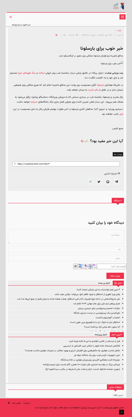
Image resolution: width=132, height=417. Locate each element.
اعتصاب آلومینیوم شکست (108, 317)
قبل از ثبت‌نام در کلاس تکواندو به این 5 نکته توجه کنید (94, 341)
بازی (121, 114)
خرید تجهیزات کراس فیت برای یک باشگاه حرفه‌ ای (97, 355)
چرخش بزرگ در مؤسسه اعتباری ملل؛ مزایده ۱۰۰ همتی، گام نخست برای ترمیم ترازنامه (81, 364)
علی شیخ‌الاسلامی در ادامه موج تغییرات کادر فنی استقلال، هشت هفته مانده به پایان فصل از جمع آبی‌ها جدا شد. (68, 299)
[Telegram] (116, 181)
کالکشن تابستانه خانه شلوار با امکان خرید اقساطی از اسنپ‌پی (91, 346)
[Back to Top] (121, 412)
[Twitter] (99, 181)
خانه (120, 30)
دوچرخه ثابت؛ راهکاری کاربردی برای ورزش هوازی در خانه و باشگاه (90, 360)
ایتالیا (42, 73)
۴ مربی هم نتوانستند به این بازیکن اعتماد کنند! (98, 289)
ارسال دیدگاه (115, 276)
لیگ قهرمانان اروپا (26, 73)
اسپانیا (34, 102)
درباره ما (27, 403)
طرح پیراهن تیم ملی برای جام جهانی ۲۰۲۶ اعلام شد (96, 303)
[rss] (9, 403)
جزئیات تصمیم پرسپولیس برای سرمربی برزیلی (99, 308)
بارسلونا (100, 85)
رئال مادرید (93, 90)
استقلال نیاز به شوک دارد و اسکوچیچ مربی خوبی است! (95, 322)
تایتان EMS (118, 395)
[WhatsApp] (107, 181)
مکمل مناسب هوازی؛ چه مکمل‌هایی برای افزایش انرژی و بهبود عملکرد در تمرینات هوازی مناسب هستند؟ (72, 350)
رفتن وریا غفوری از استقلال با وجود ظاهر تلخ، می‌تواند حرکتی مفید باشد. (87, 294)
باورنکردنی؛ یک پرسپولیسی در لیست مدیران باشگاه (97, 313)
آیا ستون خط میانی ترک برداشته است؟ (102, 327)
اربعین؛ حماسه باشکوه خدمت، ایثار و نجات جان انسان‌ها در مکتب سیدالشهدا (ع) (82, 369)
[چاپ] (56, 35)
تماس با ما (16, 403)
